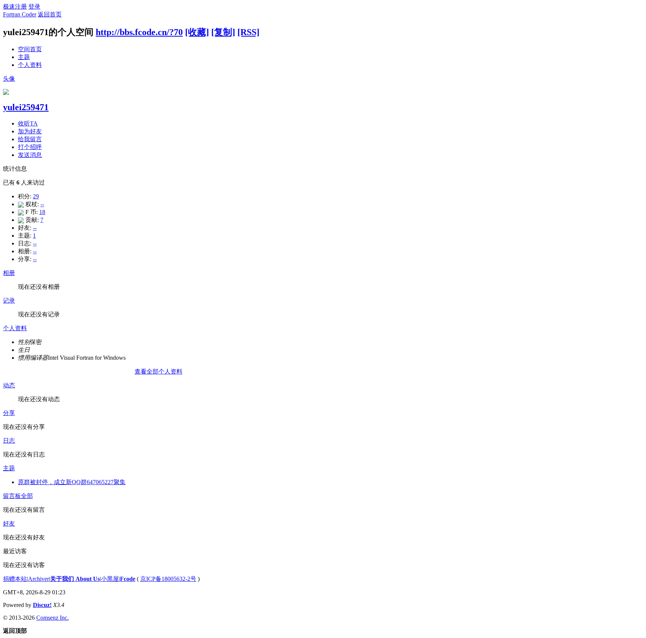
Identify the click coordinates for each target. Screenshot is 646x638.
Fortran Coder (19, 14)
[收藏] (197, 32)
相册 (9, 273)
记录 (9, 300)
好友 (9, 523)
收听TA (28, 123)
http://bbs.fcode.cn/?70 (139, 32)
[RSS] (248, 32)
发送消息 (30, 155)
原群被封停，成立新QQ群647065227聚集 (72, 482)
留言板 (12, 496)
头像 (9, 78)
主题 (24, 57)
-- (42, 204)
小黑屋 (110, 579)
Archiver (38, 579)
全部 (27, 496)
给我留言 (30, 139)
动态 (9, 385)
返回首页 (50, 14)
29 (36, 196)
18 (42, 212)
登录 (34, 6)
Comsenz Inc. (52, 617)
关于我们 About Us (75, 579)
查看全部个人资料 (158, 371)
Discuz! (42, 605)
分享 (9, 413)
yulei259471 (26, 107)
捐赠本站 (15, 579)
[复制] (223, 32)
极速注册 (15, 6)
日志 (9, 440)
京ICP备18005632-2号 (168, 579)
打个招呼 (30, 147)
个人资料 (30, 65)
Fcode (127, 579)
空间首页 (30, 49)
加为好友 (30, 131)
